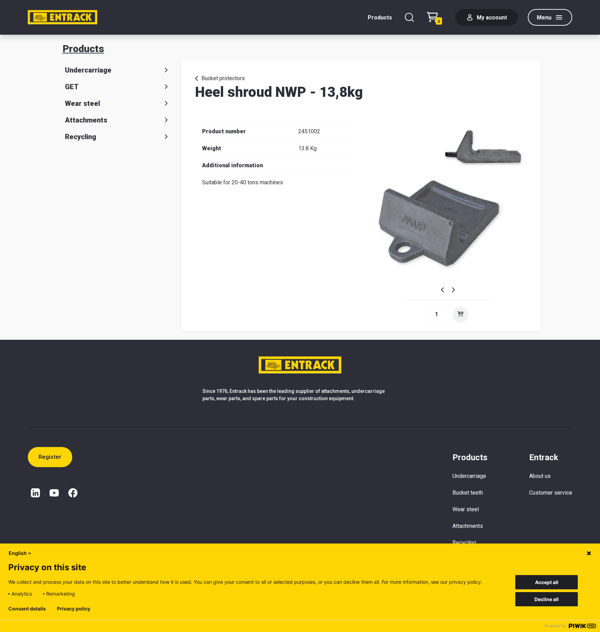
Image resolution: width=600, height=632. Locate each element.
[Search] (409, 17)
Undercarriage (88, 70)
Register (50, 457)
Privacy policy (73, 609)
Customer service (550, 492)
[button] (445, 290)
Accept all (546, 582)
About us (540, 476)
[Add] (460, 314)
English (18, 553)
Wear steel (82, 103)
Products (380, 17)
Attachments (86, 120)
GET (71, 87)
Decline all (546, 599)
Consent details (27, 609)
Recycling (80, 137)
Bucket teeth (467, 492)
